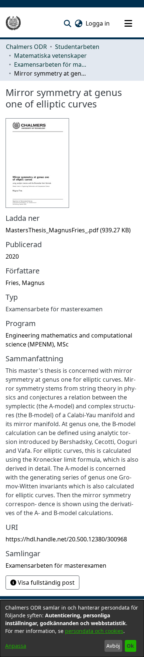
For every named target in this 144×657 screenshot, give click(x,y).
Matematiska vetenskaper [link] (50, 56)
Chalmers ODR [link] (26, 47)
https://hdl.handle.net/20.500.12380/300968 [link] (66, 539)
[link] (68, 230)
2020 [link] (12, 256)
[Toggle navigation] (128, 23)
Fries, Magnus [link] (25, 283)
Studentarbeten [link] (77, 47)
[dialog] (72, 628)
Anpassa (15, 645)
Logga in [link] (98, 23)
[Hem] (13, 23)
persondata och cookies (94, 630)
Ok (130, 645)
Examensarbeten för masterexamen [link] (51, 64)
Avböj (113, 645)
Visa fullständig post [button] (45, 582)
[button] (67, 23)
